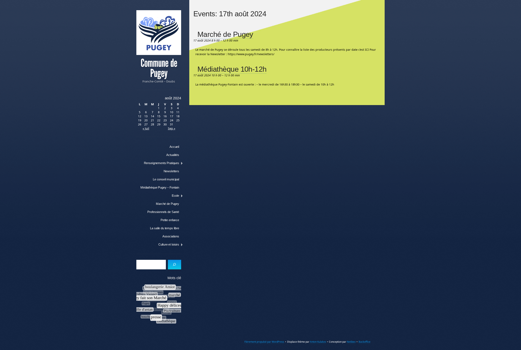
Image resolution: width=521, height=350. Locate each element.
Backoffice (364, 341)
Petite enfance (170, 220)
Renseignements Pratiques (161, 163)
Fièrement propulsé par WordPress (264, 341)
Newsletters (171, 171)
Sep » (171, 128)
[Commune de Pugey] (158, 32)
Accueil (174, 146)
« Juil (146, 128)
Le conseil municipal (166, 179)
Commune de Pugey (159, 68)
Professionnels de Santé (163, 212)
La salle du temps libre (164, 228)
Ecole (175, 195)
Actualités (172, 155)
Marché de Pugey (167, 203)
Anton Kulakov (318, 341)
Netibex (351, 341)
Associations (170, 236)
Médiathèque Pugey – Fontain (159, 187)
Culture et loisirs (168, 244)
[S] (174, 264)
